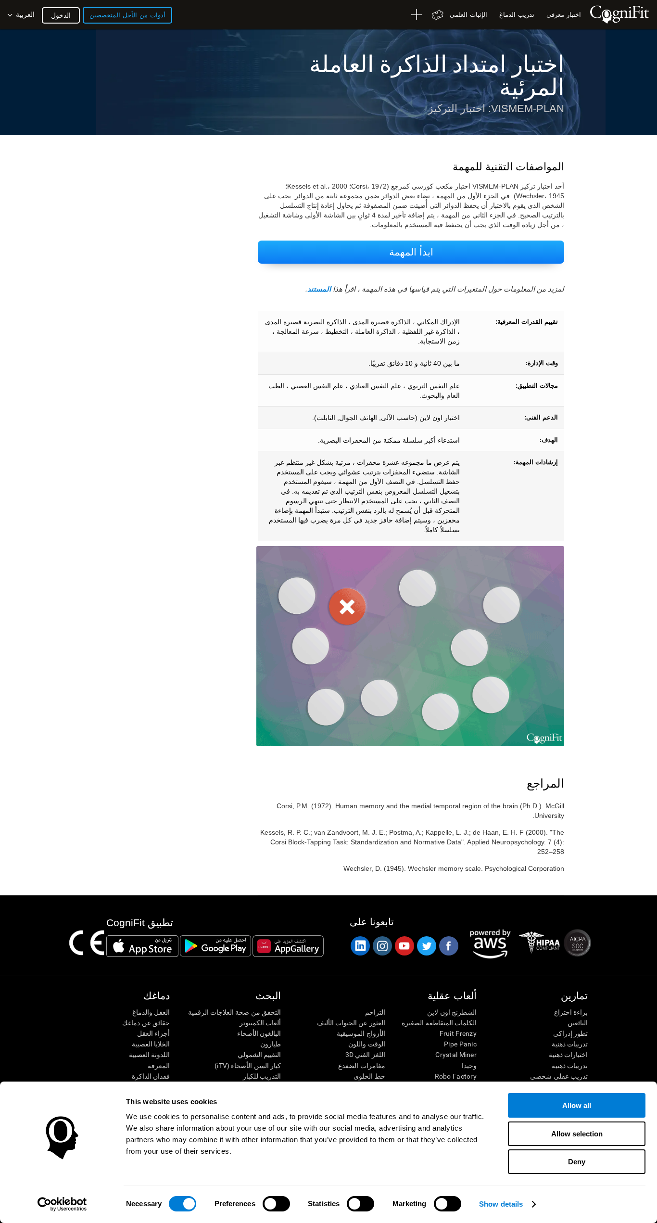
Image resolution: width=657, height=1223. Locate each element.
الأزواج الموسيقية (361, 1033)
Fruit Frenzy (458, 1033)
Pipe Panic (460, 1044)
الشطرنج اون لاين (452, 1012)
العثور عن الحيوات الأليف (351, 1023)
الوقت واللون (366, 1044)
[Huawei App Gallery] (288, 945)
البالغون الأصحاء (259, 1033)
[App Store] (142, 945)
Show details (501, 1204)
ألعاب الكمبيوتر (260, 1023)
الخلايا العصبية (151, 1044)
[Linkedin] (360, 945)
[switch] (276, 1203)
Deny (576, 1162)
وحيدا (469, 1066)
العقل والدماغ (151, 1012)
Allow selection (577, 1134)
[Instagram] (382, 945)
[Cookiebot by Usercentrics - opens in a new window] (62, 1204)
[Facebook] (448, 945)
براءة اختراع (571, 1012)
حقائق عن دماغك (146, 1023)
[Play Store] (215, 945)
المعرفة (159, 1066)
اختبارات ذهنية (568, 1054)
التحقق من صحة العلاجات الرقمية (234, 1012)
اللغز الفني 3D (365, 1054)
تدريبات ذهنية (570, 1044)
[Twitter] (426, 945)
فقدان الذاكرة (151, 1076)
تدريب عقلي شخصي (559, 1076)
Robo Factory (456, 1076)
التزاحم (375, 1012)
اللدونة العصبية (149, 1054)
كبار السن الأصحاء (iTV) (248, 1066)
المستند (319, 289)
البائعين (578, 1023)
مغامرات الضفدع (361, 1066)
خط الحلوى (369, 1076)
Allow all (576, 1105)
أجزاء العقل (153, 1033)
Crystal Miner (456, 1054)
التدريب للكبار (262, 1076)
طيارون (270, 1044)
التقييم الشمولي (259, 1054)
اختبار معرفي (563, 14)
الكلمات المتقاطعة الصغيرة (439, 1023)
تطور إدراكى (570, 1033)
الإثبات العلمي (468, 14)
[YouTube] (404, 945)
